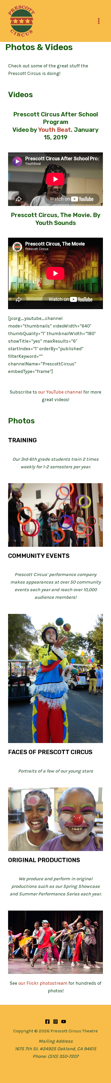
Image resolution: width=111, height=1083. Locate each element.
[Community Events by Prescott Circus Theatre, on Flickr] (55, 677)
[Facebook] (47, 1021)
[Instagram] (55, 1021)
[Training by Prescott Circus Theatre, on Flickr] (55, 514)
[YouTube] (63, 1021)
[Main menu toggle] (99, 21)
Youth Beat (54, 129)
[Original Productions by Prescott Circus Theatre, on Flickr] (55, 941)
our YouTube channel (60, 392)
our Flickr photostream (42, 983)
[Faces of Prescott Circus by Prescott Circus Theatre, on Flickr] (55, 818)
